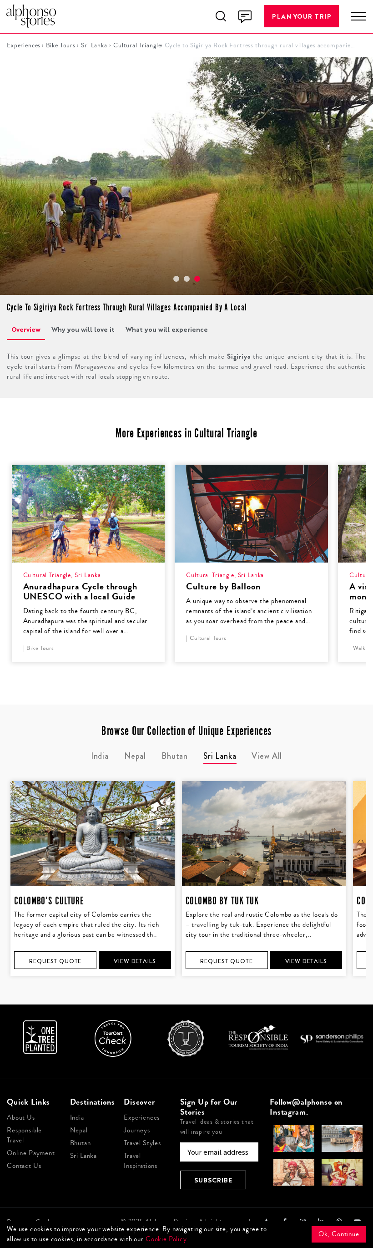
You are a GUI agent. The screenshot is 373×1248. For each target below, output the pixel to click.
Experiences (22, 45)
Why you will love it (83, 329)
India (77, 1117)
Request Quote (55, 961)
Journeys (137, 1130)
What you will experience (167, 329)
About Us (21, 1117)
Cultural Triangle (134, 45)
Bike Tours (59, 45)
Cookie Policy (166, 1239)
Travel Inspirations (140, 1161)
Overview (25, 329)
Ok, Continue (338, 1234)
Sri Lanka (92, 45)
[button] (176, 279)
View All (267, 756)
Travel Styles (142, 1143)
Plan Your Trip (301, 16)
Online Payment (31, 1153)
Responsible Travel (24, 1135)
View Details (135, 961)
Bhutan (80, 1143)
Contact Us (24, 1166)
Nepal (79, 1130)
